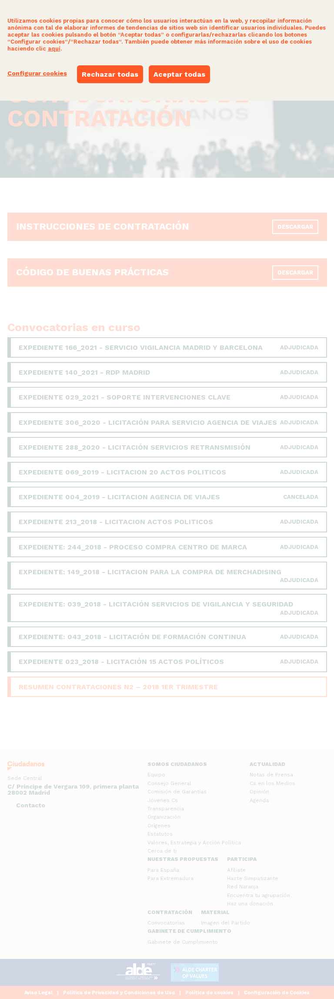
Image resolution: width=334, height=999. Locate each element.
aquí (54, 48)
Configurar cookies (37, 73)
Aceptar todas (179, 74)
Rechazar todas (110, 74)
